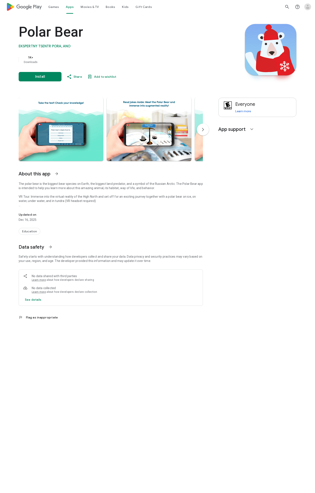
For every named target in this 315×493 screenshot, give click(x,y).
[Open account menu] (308, 7)
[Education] (29, 231)
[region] (104, 59)
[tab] (53, 7)
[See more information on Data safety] (50, 247)
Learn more (39, 279)
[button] (61, 129)
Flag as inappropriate (38, 317)
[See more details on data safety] (33, 299)
